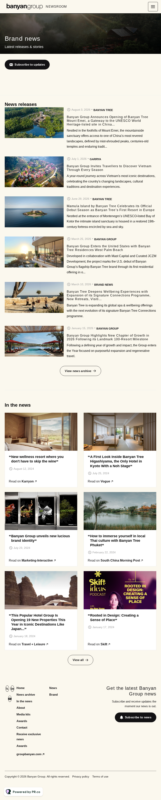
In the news (24, 701)
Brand (53, 694)
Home (20, 688)
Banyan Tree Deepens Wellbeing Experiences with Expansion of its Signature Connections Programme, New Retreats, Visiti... (108, 295)
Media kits (23, 714)
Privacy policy (80, 776)
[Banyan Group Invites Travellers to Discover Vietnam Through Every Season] (34, 171)
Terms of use (100, 776)
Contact (21, 727)
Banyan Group (105, 239)
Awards (21, 721)
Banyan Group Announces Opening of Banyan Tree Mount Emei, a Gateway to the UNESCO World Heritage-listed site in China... (107, 120)
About (20, 707)
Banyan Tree (103, 110)
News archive (25, 694)
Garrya (95, 159)
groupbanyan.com (28, 754)
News (53, 688)
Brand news (103, 284)
